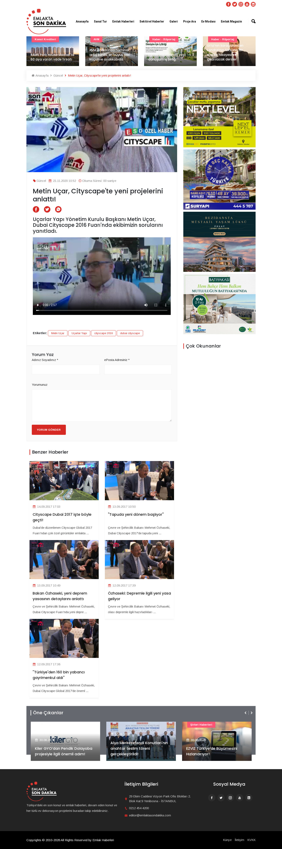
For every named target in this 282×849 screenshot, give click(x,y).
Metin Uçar (57, 333)
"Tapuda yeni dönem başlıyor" (136, 514)
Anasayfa (82, 21)
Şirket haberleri (125, 724)
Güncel (216, 39)
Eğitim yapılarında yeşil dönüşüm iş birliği (108, 57)
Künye (227, 840)
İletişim (239, 840)
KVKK (251, 840)
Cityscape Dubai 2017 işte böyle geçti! (62, 517)
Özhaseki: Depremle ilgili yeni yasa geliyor (139, 596)
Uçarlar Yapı (79, 333)
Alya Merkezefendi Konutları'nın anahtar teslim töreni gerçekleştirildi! (63, 748)
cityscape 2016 (103, 333)
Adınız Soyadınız (45, 360)
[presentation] (245, 713)
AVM (37, 39)
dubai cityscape (130, 333)
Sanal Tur (100, 21)
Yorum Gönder (49, 429)
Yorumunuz (39, 384)
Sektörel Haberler (152, 21)
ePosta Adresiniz (117, 360)
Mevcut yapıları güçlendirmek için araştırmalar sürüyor (224, 54)
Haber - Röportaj (105, 39)
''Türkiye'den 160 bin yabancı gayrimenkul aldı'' (59, 674)
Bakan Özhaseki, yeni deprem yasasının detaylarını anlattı (60, 596)
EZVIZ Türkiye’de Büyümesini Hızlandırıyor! (135, 751)
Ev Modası (208, 21)
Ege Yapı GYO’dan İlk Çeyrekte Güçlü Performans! (214, 751)
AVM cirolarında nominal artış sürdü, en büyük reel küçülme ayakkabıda (51, 54)
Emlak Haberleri (123, 21)
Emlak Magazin (231, 21)
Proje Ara (189, 21)
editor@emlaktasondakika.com (150, 815)
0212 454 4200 (139, 808)
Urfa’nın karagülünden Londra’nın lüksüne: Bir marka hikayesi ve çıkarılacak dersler (166, 52)
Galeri (173, 21)
